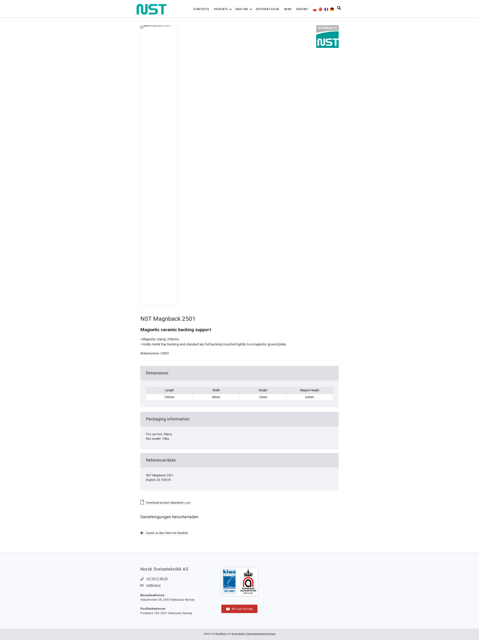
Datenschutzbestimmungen (261, 634)
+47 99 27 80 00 (157, 579)
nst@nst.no (153, 585)
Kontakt (302, 9)
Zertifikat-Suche (268, 9)
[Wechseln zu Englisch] (320, 9)
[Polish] (315, 9)
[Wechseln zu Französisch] (326, 9)
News (288, 9)
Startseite (201, 9)
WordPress (221, 634)
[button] (230, 9)
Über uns (241, 9)
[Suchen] (339, 8)
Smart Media (238, 634)
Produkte (221, 9)
